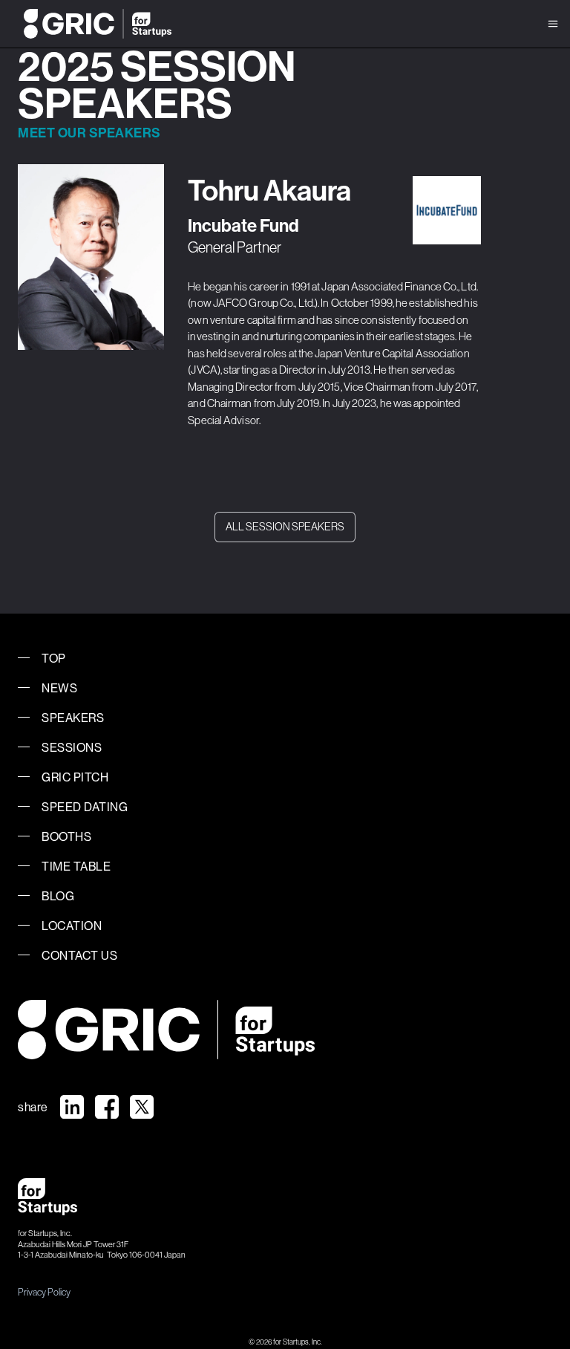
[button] (553, 24)
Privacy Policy (44, 1292)
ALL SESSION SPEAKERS (285, 526)
